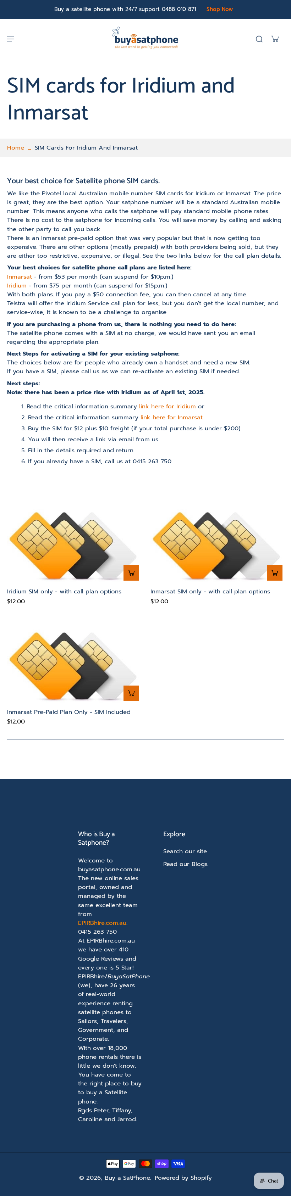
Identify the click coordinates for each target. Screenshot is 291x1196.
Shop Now (220, 9)
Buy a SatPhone (127, 1177)
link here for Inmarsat (172, 417)
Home (15, 147)
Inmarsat (20, 276)
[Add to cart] (131, 573)
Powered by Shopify (183, 1177)
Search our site (185, 851)
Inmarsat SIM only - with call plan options (210, 591)
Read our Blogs (185, 864)
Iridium (18, 285)
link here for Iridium (167, 406)
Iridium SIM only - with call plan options (64, 591)
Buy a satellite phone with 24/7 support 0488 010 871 (125, 9)
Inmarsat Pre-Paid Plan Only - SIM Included (69, 712)
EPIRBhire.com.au (102, 922)
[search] (259, 39)
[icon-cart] (274, 39)
